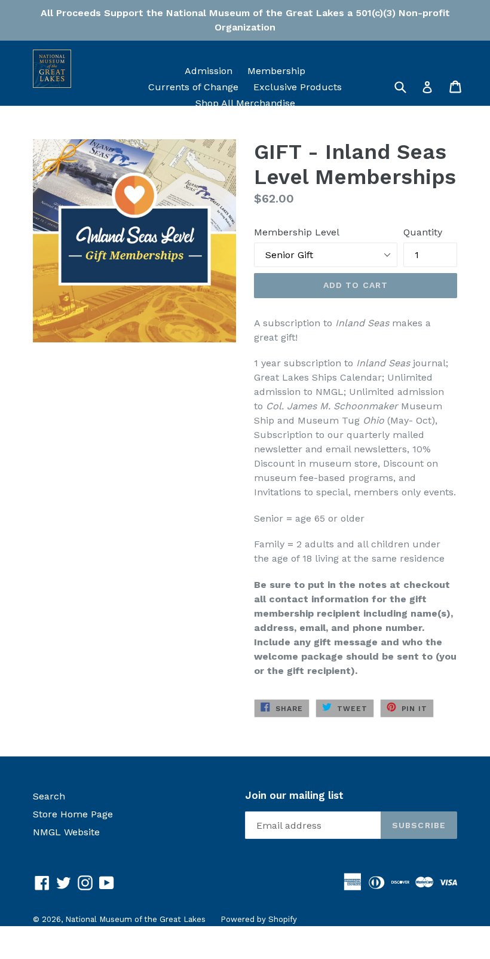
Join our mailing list (294, 795)
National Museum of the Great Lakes (135, 919)
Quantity (422, 232)
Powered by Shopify (258, 919)
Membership (276, 70)
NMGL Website (66, 832)
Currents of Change (193, 87)
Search (49, 796)
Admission (208, 70)
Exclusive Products (297, 87)
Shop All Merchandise (245, 103)
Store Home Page (73, 814)
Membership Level (296, 232)
